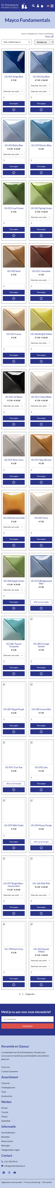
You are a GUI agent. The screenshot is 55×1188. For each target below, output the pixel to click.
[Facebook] (3, 1172)
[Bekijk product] (14, 109)
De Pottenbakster (25, 1052)
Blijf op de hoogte (41, 602)
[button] (49, 37)
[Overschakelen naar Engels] (48, 6)
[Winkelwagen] (42, 5)
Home (23, 34)
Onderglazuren (32, 34)
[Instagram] (9, 1172)
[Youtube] (14, 1172)
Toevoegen (13, 103)
